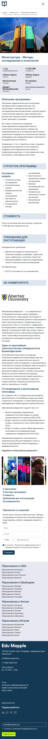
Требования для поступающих (18, 498)
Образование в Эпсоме (11, 611)
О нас (4, 682)
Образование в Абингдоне (13, 616)
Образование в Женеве (11, 586)
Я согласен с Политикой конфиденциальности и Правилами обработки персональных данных (23, 546)
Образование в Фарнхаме (12, 613)
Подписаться (8, 734)
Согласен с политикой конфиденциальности (20, 729)
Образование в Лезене (11, 594)
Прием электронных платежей (14, 688)
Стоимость (8, 495)
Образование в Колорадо (12, 570)
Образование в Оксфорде (12, 608)
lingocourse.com (8, 703)
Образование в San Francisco (14, 575)
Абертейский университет (29, 12)
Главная (4, 12)
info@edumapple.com (10, 658)
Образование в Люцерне (12, 589)
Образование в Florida (11, 572)
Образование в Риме (10, 630)
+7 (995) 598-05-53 (9, 663)
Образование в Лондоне (12, 605)
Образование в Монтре (11, 591)
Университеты (14, 12)
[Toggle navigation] (43, 4)
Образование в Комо (10, 635)
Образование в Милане (11, 627)
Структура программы (14, 492)
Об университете (11, 501)
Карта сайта (7, 690)
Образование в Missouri (12, 578)
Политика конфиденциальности (15, 685)
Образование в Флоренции (13, 624)
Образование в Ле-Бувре (12, 597)
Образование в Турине (11, 633)
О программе (9, 489)
